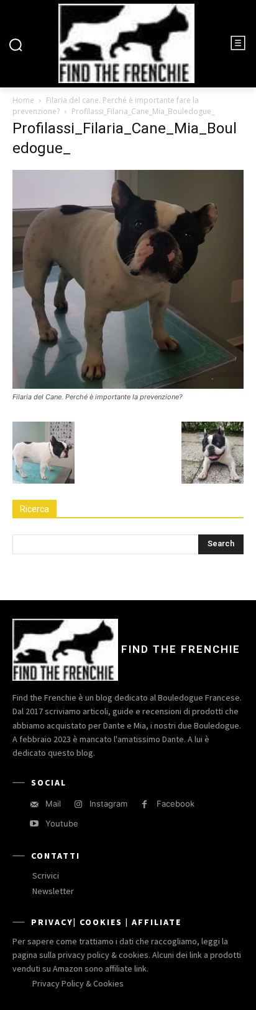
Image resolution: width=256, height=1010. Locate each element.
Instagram (108, 803)
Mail (53, 803)
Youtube (61, 823)
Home (23, 100)
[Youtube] (34, 823)
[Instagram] (78, 804)
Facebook (175, 803)
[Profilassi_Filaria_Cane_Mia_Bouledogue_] (128, 385)
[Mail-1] (34, 804)
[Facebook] (144, 804)
